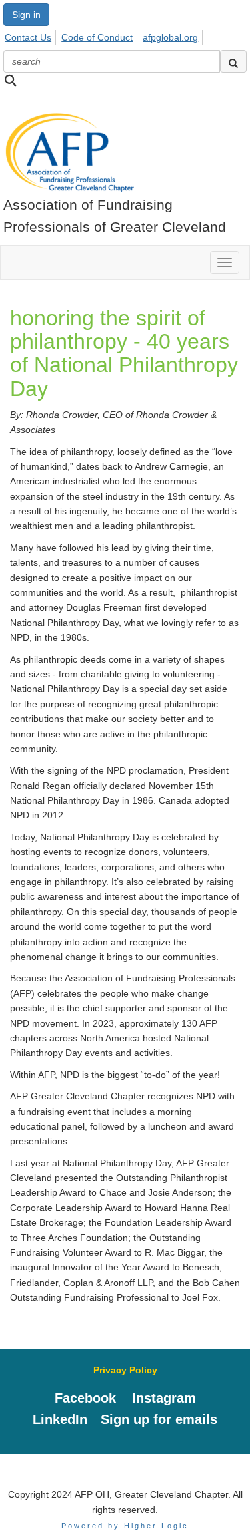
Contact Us (28, 37)
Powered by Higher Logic (125, 1526)
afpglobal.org (170, 37)
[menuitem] (31, 35)
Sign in (26, 14)
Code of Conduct (97, 37)
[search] (233, 61)
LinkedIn (60, 1419)
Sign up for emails (159, 1419)
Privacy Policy (125, 1370)
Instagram (164, 1398)
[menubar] (105, 35)
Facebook (85, 1398)
